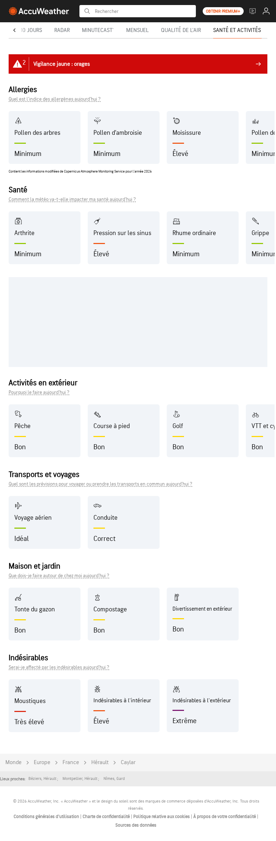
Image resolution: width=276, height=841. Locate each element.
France (71, 762)
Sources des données (135, 825)
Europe (42, 762)
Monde (13, 762)
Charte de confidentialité (107, 816)
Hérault (100, 762)
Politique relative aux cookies (162, 816)
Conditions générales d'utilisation (47, 816)
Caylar (128, 762)
